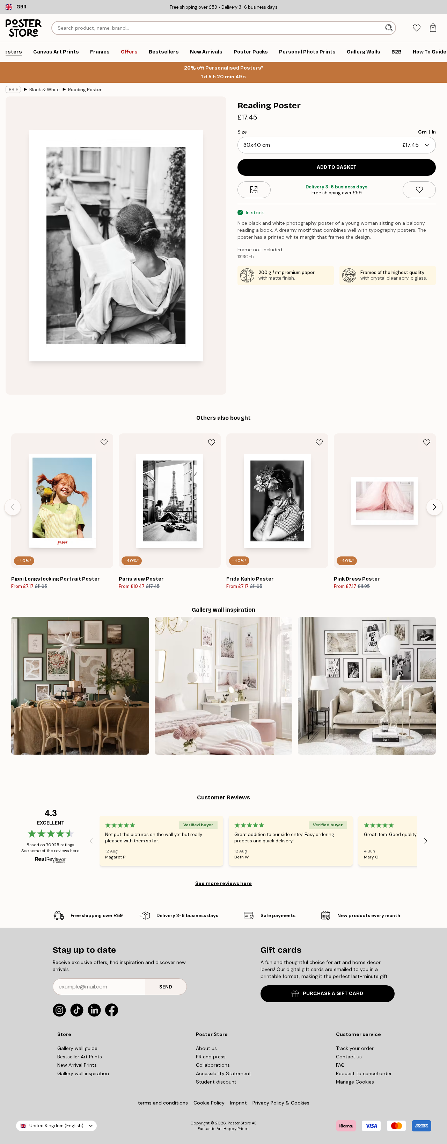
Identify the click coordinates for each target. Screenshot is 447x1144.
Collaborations (213, 1065)
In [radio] (434, 132)
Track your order (355, 1048)
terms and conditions (163, 1103)
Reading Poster (85, 90)
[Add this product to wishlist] (419, 189)
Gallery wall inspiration (83, 1073)
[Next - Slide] (434, 507)
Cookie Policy (209, 1103)
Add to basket (337, 167)
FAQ (340, 1065)
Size (242, 132)
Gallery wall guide (77, 1048)
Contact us (349, 1056)
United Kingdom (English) (56, 1126)
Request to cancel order (364, 1073)
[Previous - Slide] (12, 507)
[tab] (416, 28)
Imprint (238, 1103)
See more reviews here (223, 883)
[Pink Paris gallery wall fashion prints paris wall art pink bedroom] (224, 686)
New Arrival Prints (77, 1065)
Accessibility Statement (223, 1073)
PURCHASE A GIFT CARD (333, 993)
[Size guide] (254, 189)
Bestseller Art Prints (79, 1056)
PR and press (211, 1056)
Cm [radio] (422, 132)
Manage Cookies (355, 1082)
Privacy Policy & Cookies (280, 1103)
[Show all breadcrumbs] (13, 89)
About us (206, 1048)
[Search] (389, 28)
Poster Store (239, 1123)
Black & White (44, 90)
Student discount (216, 1082)
